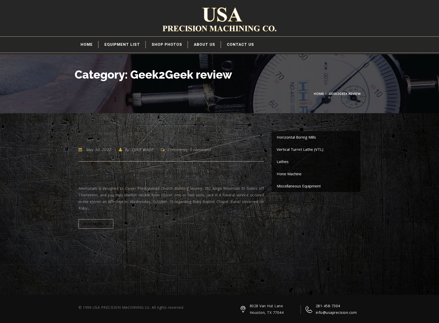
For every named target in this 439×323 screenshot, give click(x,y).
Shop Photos (167, 44)
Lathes (283, 161)
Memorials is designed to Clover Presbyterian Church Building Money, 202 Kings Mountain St (171, 176)
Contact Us (240, 44)
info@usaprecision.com (336, 312)
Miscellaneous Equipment (299, 185)
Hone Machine (289, 173)
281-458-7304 (328, 305)
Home (87, 44)
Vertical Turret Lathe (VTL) (300, 149)
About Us (204, 44)
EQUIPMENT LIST (122, 44)
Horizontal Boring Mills (296, 137)
